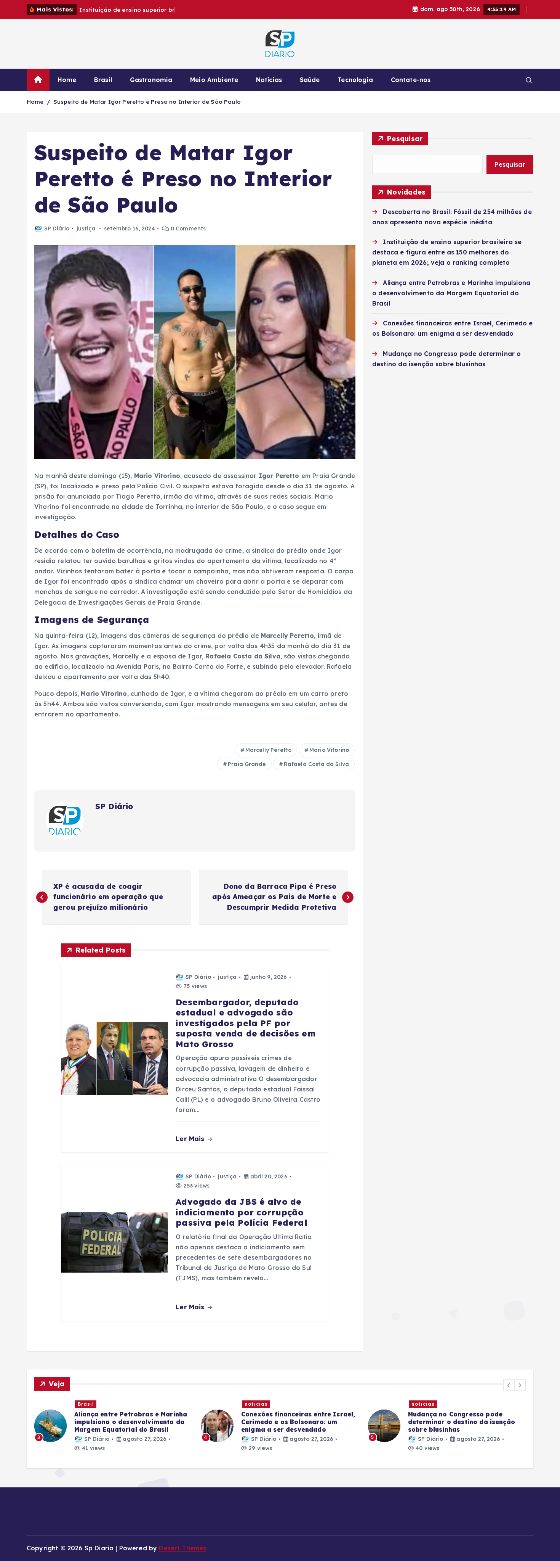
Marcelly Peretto (268, 750)
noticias (256, 1404)
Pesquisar (404, 138)
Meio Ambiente (214, 80)
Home (67, 80)
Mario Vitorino (329, 750)
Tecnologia (355, 80)
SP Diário (56, 228)
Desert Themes (182, 1548)
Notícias (269, 80)
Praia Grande (247, 764)
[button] (509, 1385)
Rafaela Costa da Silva (316, 764)
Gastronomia (151, 80)
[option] (113, 1425)
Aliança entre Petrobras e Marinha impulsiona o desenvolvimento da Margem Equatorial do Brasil (451, 293)
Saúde (310, 80)
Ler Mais (191, 1139)
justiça (86, 228)
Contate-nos (411, 80)
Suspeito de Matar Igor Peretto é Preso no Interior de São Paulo (147, 101)
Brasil (103, 80)
